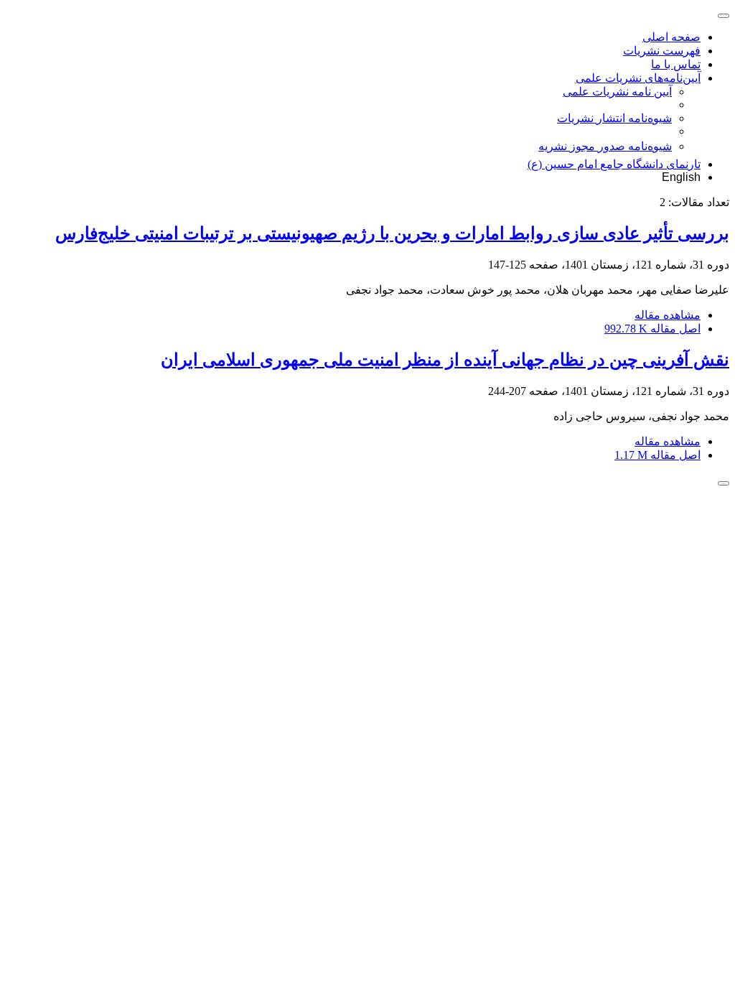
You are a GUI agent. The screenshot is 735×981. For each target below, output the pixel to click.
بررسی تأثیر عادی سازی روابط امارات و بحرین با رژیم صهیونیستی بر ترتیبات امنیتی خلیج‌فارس (392, 233)
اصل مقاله (652, 328)
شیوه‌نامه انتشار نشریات (614, 118)
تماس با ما (676, 64)
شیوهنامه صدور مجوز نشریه (605, 146)
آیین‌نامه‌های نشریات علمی (638, 78)
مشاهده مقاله (668, 315)
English (681, 177)
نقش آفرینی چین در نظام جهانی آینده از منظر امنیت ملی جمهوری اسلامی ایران (445, 359)
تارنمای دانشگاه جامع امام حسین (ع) (614, 164)
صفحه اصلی (671, 37)
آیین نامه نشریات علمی (617, 91)
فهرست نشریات (662, 51)
